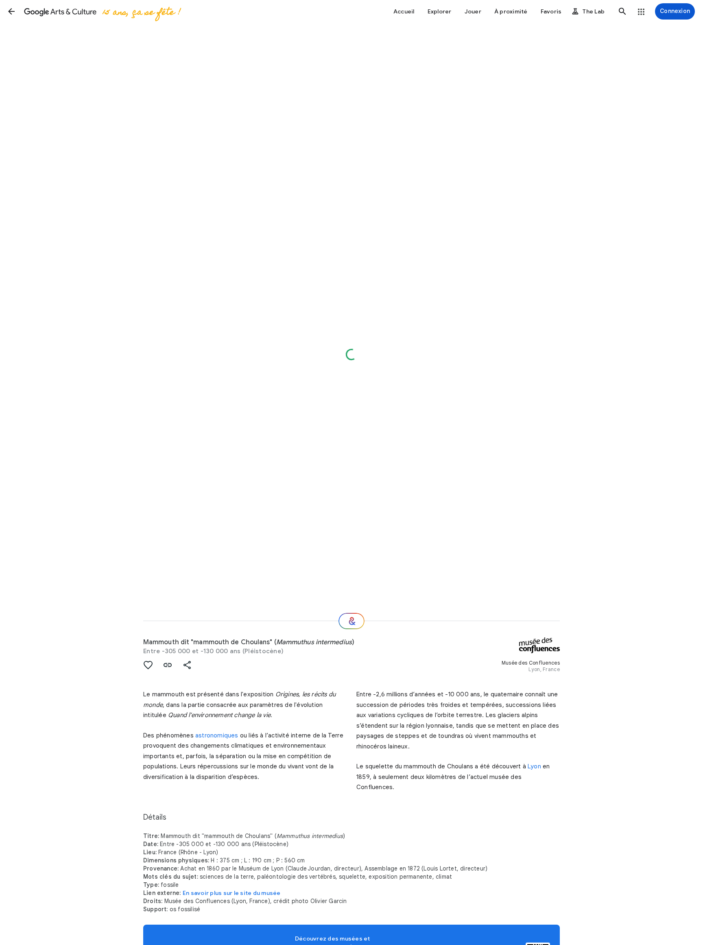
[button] (11, 11)
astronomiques (216, 735)
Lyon (534, 766)
